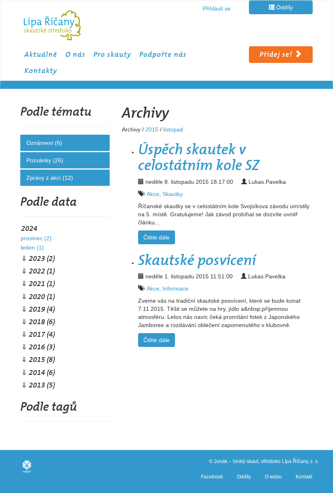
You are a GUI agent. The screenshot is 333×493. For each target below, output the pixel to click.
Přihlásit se (217, 8)
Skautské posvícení (197, 260)
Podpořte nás (162, 54)
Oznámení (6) (44, 143)
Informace (175, 288)
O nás (75, 54)
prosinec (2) (36, 238)
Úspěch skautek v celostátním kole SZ (198, 157)
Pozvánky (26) (44, 160)
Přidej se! (276, 54)
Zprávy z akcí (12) (49, 177)
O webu (273, 477)
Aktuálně (40, 54)
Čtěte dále (156, 237)
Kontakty (40, 70)
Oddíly (284, 7)
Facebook (212, 477)
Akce (153, 194)
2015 (151, 129)
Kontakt (304, 477)
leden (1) (32, 247)
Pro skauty (112, 54)
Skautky (172, 194)
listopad (173, 129)
